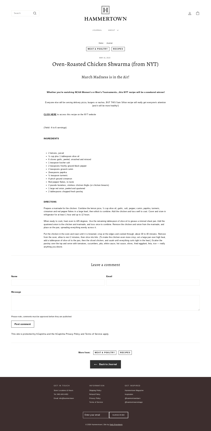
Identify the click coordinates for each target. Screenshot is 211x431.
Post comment (23, 324)
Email (109, 276)
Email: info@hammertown (64, 398)
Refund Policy (94, 394)
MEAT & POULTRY (98, 49)
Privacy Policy (73, 334)
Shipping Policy (95, 390)
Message (16, 292)
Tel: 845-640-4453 (61, 394)
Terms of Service (93, 334)
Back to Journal (107, 364)
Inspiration (129, 394)
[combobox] (25, 13)
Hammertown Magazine (134, 390)
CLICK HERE (50, 114)
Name (14, 276)
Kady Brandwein (116, 424)
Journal (97, 30)
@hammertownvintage (134, 402)
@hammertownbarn (132, 398)
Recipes (118, 49)
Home (101, 43)
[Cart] (198, 13)
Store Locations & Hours (63, 390)
